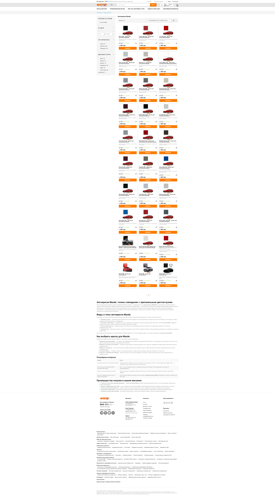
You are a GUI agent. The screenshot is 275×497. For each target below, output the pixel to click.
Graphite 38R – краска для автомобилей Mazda (145, 168)
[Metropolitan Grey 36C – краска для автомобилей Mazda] (168, 214)
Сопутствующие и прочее (151, 441)
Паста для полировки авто (115, 470)
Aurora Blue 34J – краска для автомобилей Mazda (166, 168)
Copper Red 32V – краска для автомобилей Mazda (146, 37)
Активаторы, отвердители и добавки (105, 441)
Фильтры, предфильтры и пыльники (157, 474)
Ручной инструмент (138, 455)
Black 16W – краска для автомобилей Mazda (125, 37)
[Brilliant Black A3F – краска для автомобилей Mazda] (148, 109)
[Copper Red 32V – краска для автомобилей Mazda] (148, 30)
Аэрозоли (99, 449)
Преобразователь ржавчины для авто (138, 443)
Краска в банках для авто (124, 433)
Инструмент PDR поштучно (130, 459)
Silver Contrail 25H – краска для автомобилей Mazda (126, 63)
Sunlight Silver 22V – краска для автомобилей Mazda (167, 115)
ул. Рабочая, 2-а (129, 403)
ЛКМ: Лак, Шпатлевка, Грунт (136, 8)
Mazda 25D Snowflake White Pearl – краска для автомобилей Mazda (147, 247)
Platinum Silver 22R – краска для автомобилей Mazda (167, 195)
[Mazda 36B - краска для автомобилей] (127, 268)
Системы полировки (102, 470)
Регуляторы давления (164, 463)
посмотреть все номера (105, 406)
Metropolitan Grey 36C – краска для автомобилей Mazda (168, 221)
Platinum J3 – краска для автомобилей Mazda (145, 63)
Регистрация (175, 1)
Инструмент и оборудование (104, 453)
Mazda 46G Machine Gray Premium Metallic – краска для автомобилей (127, 247)
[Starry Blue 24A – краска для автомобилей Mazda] (127, 214)
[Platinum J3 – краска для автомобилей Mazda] (148, 56)
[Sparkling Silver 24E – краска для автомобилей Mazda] (168, 82)
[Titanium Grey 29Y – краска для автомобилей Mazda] (127, 82)
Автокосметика (100, 479)
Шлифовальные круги (117, 447)
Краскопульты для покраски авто (125, 463)
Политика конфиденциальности (148, 415)
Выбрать (128, 48)
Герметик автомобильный (155, 443)
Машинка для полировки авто (144, 470)
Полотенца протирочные (124, 467)
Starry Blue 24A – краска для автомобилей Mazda (126, 221)
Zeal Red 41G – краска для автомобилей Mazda (145, 221)
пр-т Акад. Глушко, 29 (131, 417)
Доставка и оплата (158, 1)
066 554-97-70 (129, 419)
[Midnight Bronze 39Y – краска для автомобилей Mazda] (168, 135)
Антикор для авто (124, 443)
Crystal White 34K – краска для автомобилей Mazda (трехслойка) (167, 63)
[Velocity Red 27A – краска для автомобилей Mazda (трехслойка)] (148, 135)
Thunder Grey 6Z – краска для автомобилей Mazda (126, 141)
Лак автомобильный (130, 441)
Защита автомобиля (169, 451)
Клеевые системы (101, 460)
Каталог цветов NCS (125, 437)
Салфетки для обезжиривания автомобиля (142, 467)
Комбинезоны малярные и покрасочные (106, 474)
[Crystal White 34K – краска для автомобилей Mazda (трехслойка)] (168, 56)
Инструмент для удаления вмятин (105, 457)
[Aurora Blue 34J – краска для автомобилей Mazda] (168, 161)
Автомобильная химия (123, 451)
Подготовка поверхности (103, 465)
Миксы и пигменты (172, 433)
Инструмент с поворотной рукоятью (146, 459)
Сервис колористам (167, 412)
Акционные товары (108, 477)
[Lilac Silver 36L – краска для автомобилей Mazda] (148, 188)
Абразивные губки (164, 447)
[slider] (98, 31)
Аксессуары (118, 455)
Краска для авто (102, 8)
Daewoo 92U (100, 434)
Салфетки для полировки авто (159, 470)
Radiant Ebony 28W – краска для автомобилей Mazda (127, 115)
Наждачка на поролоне (137, 447)
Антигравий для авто (113, 443)
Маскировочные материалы (134, 468)
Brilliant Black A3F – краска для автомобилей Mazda (147, 115)
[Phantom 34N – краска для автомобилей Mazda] (127, 161)
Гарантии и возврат (147, 418)
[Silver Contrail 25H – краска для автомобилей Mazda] (127, 56)
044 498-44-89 (108, 404)
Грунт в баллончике (158, 451)
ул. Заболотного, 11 (130, 409)
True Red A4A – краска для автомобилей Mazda (165, 37)
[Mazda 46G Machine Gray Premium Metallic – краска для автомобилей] (127, 240)
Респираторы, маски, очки (141, 474)
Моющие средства (122, 474)
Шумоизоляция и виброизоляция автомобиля (108, 481)
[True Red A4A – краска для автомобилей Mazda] (168, 30)
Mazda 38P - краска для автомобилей (145, 274)
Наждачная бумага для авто (104, 447)
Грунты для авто (120, 441)
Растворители (139, 441)
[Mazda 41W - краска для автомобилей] (168, 268)
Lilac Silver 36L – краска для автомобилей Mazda (146, 195)
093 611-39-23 (129, 411)
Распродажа (100, 477)
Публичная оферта (147, 412)
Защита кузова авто (154, 8)
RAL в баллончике (114, 437)
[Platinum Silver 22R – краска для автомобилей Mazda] (168, 188)
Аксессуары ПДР (101, 459)
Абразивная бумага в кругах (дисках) (137, 477)
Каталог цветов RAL (136, 437)
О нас (144, 402)
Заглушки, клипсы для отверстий (114, 459)
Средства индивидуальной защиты (106, 473)
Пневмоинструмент (127, 455)
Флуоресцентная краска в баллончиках (106, 451)
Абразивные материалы (170, 8)
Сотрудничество (147, 408)
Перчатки (130, 474)
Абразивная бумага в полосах (151, 447)
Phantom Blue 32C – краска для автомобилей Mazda (126, 195)
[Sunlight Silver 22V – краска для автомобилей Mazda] (168, 109)
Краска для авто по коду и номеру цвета (106, 433)
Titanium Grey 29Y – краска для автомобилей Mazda (126, 89)
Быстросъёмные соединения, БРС (163, 455)
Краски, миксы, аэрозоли (121, 477)
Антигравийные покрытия (146, 451)
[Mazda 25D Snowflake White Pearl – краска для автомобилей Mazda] (148, 240)
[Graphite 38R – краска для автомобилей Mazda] (148, 161)
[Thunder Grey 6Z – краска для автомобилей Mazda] (127, 135)
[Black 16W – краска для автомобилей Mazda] (127, 30)
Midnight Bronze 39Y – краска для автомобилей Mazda (167, 141)
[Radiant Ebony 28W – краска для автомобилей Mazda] (127, 109)
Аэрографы (138, 463)
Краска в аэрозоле (134, 451)
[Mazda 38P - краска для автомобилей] (148, 268)
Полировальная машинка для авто (105, 455)
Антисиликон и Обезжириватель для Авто (107, 467)
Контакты (149, 1)
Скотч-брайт (127, 447)
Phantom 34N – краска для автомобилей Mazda (125, 168)
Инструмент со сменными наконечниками (167, 459)
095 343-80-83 (129, 405)
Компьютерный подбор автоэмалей (140, 433)
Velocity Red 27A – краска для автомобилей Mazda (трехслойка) (147, 141)
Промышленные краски (117, 8)
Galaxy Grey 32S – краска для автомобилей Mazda (146, 89)
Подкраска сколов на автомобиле (158, 433)
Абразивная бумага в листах (154, 477)
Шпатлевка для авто (163, 441)
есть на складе (103, 22)
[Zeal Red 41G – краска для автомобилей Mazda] (148, 214)
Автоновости (166, 410)
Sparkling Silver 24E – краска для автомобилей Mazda (167, 89)
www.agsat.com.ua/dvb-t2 (169, 414)
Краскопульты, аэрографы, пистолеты (107, 463)
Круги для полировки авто (129, 470)
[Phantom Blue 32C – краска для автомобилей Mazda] (127, 188)
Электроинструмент (149, 455)
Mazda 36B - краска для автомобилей (125, 274)
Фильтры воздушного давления (149, 463)
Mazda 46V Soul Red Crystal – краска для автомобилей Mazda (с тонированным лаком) (168, 247)
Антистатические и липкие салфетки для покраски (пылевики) (112, 468)
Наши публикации (147, 410)
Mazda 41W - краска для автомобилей (165, 274)
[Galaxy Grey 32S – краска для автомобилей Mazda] (148, 82)
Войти (169, 1)
